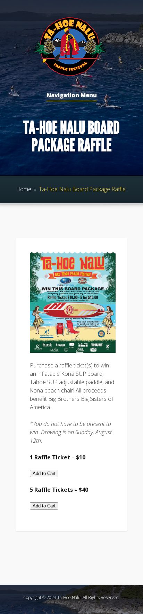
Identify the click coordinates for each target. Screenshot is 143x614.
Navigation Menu (72, 95)
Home (23, 189)
